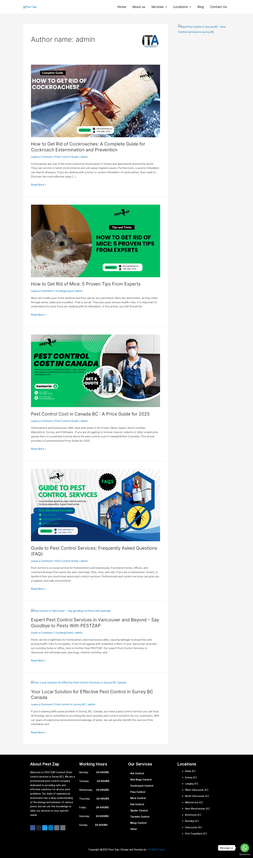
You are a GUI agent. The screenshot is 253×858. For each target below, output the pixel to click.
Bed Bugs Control (141, 779)
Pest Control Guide (66, 156)
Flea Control (137, 792)
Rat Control (137, 804)
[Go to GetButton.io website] (244, 854)
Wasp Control (138, 822)
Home (121, 7)
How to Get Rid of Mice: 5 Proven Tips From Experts (86, 284)
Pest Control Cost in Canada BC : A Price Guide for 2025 (90, 414)
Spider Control (139, 810)
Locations (180, 7)
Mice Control (138, 798)
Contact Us (218, 7)
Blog (200, 7)
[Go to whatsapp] (244, 848)
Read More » (38, 184)
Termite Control (139, 816)
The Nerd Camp (156, 849)
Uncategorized (64, 291)
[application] (165, 7)
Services (157, 7)
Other (133, 829)
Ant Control (137, 773)
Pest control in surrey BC (70, 704)
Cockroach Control (141, 785)
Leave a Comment (42, 156)
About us (138, 7)
